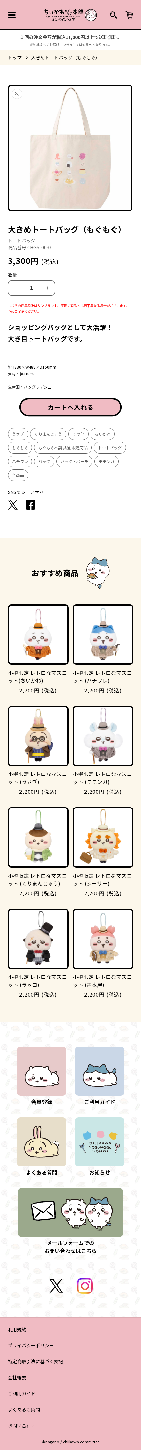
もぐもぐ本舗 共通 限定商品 (63, 447)
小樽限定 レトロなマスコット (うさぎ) (37, 778)
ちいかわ (103, 434)
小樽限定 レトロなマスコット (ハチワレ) (102, 676)
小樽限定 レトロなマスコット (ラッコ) (37, 981)
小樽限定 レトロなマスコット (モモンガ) (102, 778)
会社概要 (17, 1377)
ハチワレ (20, 461)
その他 (78, 434)
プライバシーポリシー (31, 1345)
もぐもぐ (20, 447)
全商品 (18, 475)
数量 (12, 275)
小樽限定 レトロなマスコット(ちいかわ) (37, 676)
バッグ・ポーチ (74, 461)
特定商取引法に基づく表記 (35, 1361)
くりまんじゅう (48, 434)
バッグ (44, 461)
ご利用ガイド (21, 1393)
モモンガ (106, 461)
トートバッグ (110, 447)
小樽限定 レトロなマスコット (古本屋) (102, 981)
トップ (15, 57)
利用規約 (17, 1329)
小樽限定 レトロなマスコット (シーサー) (102, 879)
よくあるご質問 (24, 1409)
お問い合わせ (21, 1425)
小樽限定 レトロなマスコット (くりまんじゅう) (37, 879)
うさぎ (18, 434)
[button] (12, 15)
